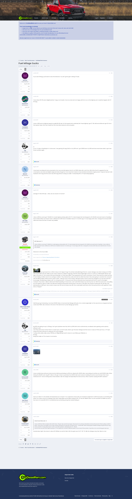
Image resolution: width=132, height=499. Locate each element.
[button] (39, 18)
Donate (70, 18)
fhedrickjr (25, 273)
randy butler (25, 377)
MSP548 (25, 80)
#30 (111, 299)
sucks (48, 66)
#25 (111, 166)
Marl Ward (25, 400)
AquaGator (25, 103)
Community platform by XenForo (31, 496)
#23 (111, 120)
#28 (111, 237)
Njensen (25, 174)
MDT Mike (25, 220)
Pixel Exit (50, 496)
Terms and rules (97, 495)
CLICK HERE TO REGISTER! (26, 34)
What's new (45, 18)
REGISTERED (51, 23)
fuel (38, 66)
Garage (54, 18)
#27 (111, 213)
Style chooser (77, 495)
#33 (111, 369)
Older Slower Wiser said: (39, 421)
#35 (111, 416)
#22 (111, 96)
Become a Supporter (69, 478)
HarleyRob (25, 127)
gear (42, 66)
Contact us (90, 495)
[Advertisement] (60, 50)
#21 (111, 73)
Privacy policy (105, 495)
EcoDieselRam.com (46, 260)
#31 (111, 323)
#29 (111, 265)
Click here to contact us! (50, 34)
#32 (111, 346)
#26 (111, 190)
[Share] (109, 73)
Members (62, 18)
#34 (111, 393)
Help (109, 495)
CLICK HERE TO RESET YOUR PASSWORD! (55, 38)
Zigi (25, 150)
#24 (111, 143)
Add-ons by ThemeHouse (58, 496)
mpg (45, 66)
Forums (36, 18)
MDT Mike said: (37, 241)
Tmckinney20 (25, 424)
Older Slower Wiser (24, 66)
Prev (21, 69)
